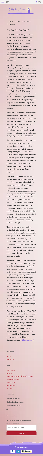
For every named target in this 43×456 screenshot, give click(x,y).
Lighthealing (24, 447)
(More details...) (28, 340)
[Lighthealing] (22, 10)
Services (9, 373)
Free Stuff (9, 388)
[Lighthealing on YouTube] (7, 409)
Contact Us (10, 359)
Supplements (10, 385)
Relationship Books (12, 379)
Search (8, 356)
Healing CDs (10, 382)
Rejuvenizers (10, 370)
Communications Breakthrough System (19, 376)
